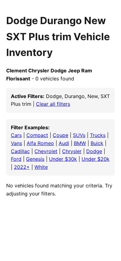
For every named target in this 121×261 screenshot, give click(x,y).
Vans (16, 143)
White (41, 167)
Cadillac (20, 151)
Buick (97, 143)
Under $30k (63, 159)
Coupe (60, 135)
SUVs (79, 135)
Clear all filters (53, 104)
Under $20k (96, 159)
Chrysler (72, 151)
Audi (64, 143)
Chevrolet (45, 151)
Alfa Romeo (40, 143)
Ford (16, 159)
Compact (37, 135)
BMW (80, 143)
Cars (16, 135)
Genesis (35, 159)
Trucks (97, 135)
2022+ (22, 167)
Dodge (94, 151)
